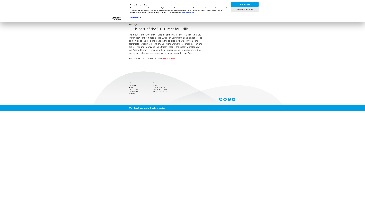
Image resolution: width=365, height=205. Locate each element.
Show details (134, 17)
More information (188, 12)
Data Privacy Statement (161, 89)
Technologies (133, 89)
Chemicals (132, 85)
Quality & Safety (134, 91)
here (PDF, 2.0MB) (169, 59)
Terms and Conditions (160, 91)
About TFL (132, 93)
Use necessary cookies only (245, 9)
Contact (155, 85)
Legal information (159, 87)
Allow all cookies (245, 4)
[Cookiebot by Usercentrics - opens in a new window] (116, 18)
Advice (131, 87)
